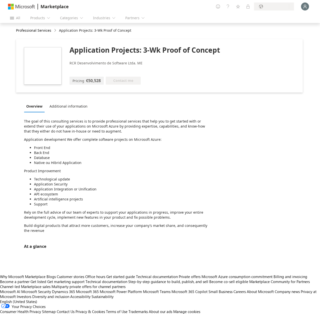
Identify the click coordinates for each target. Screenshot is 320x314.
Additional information (69, 106)
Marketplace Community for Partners (279, 281)
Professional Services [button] (33, 30)
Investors (24, 296)
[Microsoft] (21, 6)
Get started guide (120, 276)
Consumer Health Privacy (20, 311)
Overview (34, 106)
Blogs (51, 276)
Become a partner (15, 281)
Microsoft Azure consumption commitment (238, 276)
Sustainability (103, 296)
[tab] (35, 106)
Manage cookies (186, 311)
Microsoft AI (10, 291)
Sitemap (49, 311)
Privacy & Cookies (90, 311)
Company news (287, 291)
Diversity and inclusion (50, 296)
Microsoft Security (36, 291)
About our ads (160, 311)
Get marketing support (65, 281)
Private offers (189, 276)
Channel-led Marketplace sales (25, 286)
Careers (240, 291)
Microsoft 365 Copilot (190, 291)
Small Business (220, 291)
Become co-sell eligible (228, 281)
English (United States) (18, 301)
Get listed (38, 281)
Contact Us (65, 311)
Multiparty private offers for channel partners (89, 286)
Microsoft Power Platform (121, 291)
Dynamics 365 (63, 291)
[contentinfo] (56, 30)
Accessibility (80, 296)
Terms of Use (117, 311)
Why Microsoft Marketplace (23, 276)
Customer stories (70, 276)
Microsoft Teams (156, 291)
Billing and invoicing (290, 276)
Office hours (95, 276)
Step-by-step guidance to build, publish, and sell (168, 281)
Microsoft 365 (87, 291)
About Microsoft (260, 291)
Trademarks (138, 311)
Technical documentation (157, 276)
